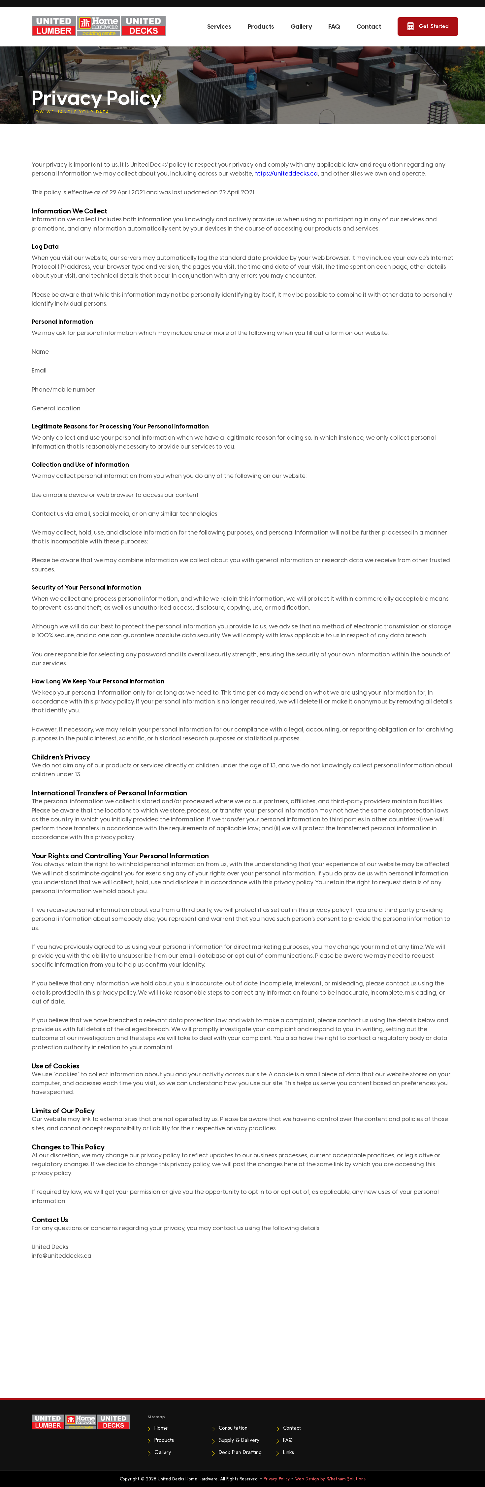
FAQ (334, 26)
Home (161, 1428)
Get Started (433, 26)
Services (219, 26)
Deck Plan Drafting (240, 1452)
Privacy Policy (277, 1479)
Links (288, 1452)
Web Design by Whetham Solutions (330, 1479)
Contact (369, 26)
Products (261, 26)
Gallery (301, 26)
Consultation (233, 1428)
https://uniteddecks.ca (286, 173)
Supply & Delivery (239, 1440)
